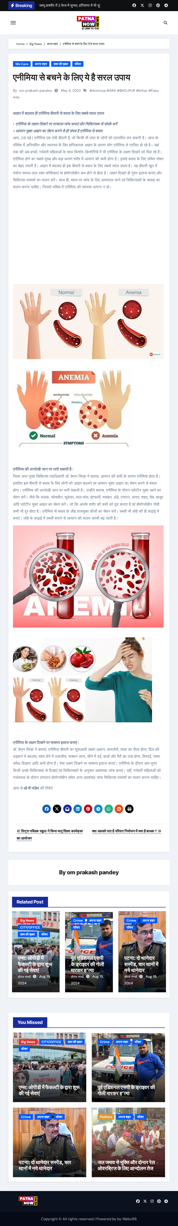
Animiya (98, 90)
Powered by (106, 1219)
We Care (21, 64)
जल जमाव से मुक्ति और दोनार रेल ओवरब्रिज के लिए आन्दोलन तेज (126, 1165)
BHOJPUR (127, 90)
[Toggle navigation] (13, 22)
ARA (112, 90)
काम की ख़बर (61, 64)
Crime (78, 920)
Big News (27, 920)
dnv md (25, 976)
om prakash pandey (35, 90)
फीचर (78, 64)
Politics (106, 1117)
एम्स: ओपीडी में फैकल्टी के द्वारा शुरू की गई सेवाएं (35, 964)
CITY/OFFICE (30, 927)
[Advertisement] (90, 240)
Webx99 (129, 1219)
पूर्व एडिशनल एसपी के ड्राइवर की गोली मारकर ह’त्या (87, 964)
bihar (143, 90)
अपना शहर (41, 64)
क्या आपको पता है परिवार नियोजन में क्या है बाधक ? (125, 831)
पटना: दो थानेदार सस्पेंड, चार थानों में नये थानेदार (141, 964)
